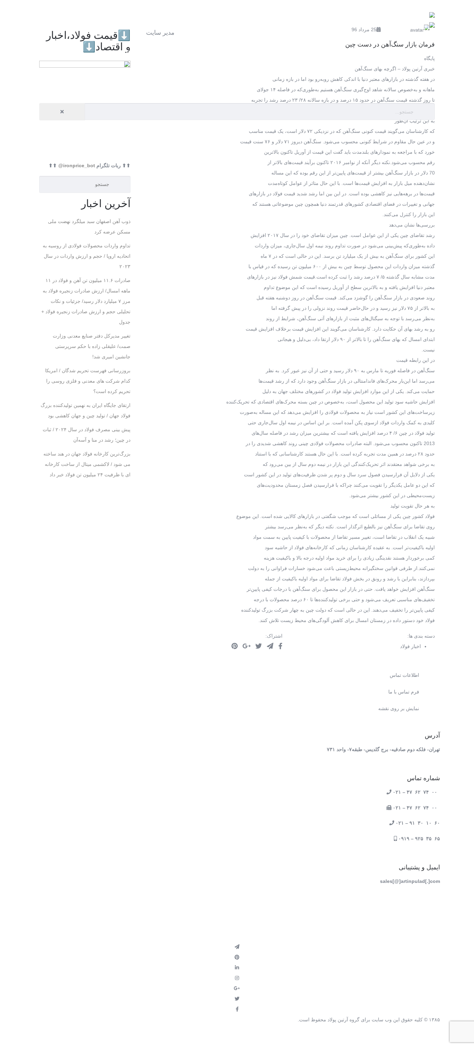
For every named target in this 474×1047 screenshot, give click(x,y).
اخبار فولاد (131, 51)
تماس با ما (403, 85)
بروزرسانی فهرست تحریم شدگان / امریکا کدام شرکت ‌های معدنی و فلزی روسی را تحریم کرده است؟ (87, 381)
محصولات (337, 51)
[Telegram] (270, 646)
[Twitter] (258, 646)
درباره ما (70, 51)
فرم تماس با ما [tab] (403, 692)
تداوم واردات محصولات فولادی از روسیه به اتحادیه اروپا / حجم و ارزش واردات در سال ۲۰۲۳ (86, 256)
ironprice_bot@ (76, 165)
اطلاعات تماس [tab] (404, 675)
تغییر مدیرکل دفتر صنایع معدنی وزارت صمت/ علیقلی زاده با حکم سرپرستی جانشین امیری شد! (91, 346)
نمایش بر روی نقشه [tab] (398, 708)
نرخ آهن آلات (272, 51)
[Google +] (247, 646)
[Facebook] (280, 646)
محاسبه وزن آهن (200, 51)
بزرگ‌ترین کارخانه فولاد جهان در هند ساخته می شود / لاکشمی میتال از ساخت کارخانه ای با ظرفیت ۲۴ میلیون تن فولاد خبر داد (86, 464)
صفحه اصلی (401, 51)
